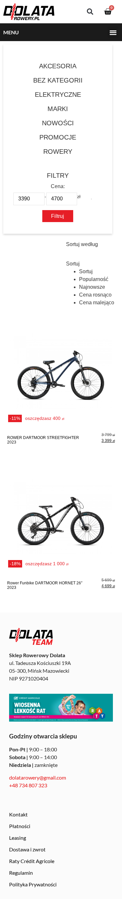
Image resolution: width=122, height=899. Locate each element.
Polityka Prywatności (33, 884)
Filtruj (57, 216)
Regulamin (21, 873)
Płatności (19, 826)
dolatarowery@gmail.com (37, 777)
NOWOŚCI (58, 123)
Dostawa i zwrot (27, 849)
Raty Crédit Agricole (31, 861)
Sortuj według (82, 244)
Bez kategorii (58, 80)
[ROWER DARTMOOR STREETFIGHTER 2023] (61, 382)
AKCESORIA (57, 66)
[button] (90, 11)
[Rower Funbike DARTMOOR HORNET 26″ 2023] (61, 527)
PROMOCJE (57, 137)
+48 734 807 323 (28, 785)
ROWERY (57, 151)
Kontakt (18, 814)
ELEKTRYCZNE (58, 94)
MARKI (57, 108)
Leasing (17, 838)
